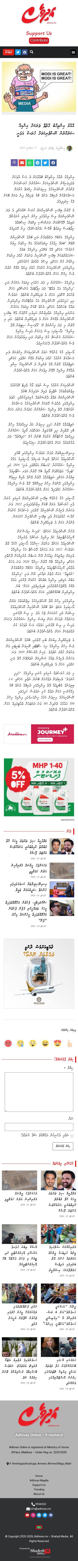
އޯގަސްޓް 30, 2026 (38, 926)
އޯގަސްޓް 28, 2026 (27, 1383)
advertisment (67, 820)
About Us (39, 1493)
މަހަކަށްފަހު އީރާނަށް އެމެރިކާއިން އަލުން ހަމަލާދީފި (29, 868)
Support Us (39, 1484)
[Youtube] (27, 1515)
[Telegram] (39, 1515)
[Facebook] (24, 52)
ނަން (71, 1119)
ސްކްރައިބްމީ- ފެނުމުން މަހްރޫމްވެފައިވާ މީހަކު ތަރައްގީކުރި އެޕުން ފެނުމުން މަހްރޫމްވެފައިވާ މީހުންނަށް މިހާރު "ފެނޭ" (26, 912)
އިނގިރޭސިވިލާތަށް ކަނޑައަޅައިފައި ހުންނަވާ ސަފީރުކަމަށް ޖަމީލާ (28, 887)
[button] (39, 41)
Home (39, 1475)
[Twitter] (18, 52)
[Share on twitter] (45, 162)
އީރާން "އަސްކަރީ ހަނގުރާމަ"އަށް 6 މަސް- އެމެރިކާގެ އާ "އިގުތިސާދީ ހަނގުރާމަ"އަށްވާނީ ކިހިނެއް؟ (59, 1315)
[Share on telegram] (37, 162)
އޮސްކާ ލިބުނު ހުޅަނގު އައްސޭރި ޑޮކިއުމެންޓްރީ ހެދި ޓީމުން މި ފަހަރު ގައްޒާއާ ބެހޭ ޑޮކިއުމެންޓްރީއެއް (20, 1256)
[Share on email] (22, 162)
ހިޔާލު (68, 1068)
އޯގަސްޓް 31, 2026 (38, 858)
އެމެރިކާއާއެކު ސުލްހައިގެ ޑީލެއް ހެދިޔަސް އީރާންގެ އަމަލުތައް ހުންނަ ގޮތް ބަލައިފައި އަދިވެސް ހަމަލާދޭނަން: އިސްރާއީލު (62, 1259)
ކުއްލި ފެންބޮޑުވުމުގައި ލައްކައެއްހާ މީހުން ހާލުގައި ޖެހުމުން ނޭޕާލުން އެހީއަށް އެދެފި (22, 1315)
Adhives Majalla (39, 1480)
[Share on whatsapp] (30, 162)
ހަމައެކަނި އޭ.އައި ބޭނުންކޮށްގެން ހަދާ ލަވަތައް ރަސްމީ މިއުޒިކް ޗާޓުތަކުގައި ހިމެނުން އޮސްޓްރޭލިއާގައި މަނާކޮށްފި (60, 1372)
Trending (39, 1489)
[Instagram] (33, 1515)
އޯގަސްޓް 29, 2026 (66, 1329)
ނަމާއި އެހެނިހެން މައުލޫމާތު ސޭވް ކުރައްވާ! (45, 1135)
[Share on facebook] (53, 162)
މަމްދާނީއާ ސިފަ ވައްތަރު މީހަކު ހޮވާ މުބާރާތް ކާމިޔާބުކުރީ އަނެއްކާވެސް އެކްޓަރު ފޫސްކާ (26, 847)
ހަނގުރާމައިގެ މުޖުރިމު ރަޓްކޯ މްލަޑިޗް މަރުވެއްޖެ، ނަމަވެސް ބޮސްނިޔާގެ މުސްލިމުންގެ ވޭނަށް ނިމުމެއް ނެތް (19, 1369)
